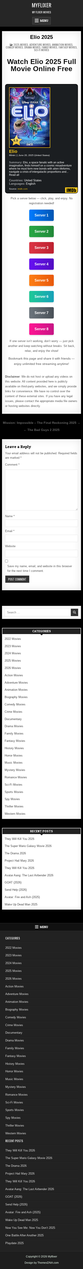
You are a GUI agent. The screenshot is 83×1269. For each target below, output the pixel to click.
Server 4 (41, 264)
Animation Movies (62, 44)
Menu (44, 20)
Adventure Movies (40, 44)
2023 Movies (13, 646)
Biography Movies (16, 697)
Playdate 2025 (14, 1243)
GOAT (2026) (13, 882)
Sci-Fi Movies (41, 50)
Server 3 (41, 248)
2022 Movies (13, 639)
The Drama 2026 (15, 853)
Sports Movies (14, 792)
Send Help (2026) (16, 889)
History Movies (14, 748)
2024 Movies (13, 653)
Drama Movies (32, 47)
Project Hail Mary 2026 (19, 860)
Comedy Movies (14, 47)
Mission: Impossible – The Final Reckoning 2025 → (41, 422)
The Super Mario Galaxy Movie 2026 (28, 846)
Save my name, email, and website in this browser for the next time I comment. (39, 568)
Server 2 (41, 231)
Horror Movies (14, 755)
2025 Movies (21, 44)
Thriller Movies (14, 806)
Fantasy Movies (68, 47)
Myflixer (41, 5)
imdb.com (22, 189)
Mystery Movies (15, 770)
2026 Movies (13, 668)
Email (9, 531)
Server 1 (41, 215)
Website (10, 546)
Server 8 (41, 329)
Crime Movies (13, 711)
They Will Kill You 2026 (19, 839)
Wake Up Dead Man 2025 (21, 904)
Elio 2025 (41, 37)
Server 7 (41, 313)
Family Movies (49, 47)
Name (10, 516)
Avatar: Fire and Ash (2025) (22, 897)
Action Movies (14, 675)
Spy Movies (12, 799)
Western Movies (15, 813)
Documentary (13, 719)
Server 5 (41, 280)
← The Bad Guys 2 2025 (41, 430)
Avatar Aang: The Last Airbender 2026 (29, 875)
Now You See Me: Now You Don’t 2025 (30, 1227)
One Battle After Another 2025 (24, 1235)
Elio (13, 151)
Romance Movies (16, 777)
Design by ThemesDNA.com (42, 1262)
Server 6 (41, 296)
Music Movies (14, 762)
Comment (12, 464)
